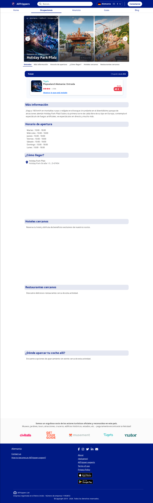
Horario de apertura (58, 64)
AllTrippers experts (86, 462)
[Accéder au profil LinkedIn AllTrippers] (93, 449)
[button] (135, 4)
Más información (41, 64)
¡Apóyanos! (83, 458)
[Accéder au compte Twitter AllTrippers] (88, 449)
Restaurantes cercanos (109, 64)
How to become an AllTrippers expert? (28, 457)
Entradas (27, 64)
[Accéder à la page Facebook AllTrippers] (80, 449)
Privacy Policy (84, 469)
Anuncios (76, 10)
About (80, 455)
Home (16, 10)
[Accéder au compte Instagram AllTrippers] (84, 449)
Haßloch (42, 18)
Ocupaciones (46, 10)
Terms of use (84, 466)
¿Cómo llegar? (75, 64)
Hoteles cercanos (91, 64)
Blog (137, 10)
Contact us (16, 454)
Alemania (33, 18)
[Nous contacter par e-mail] (97, 449)
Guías (106, 10)
